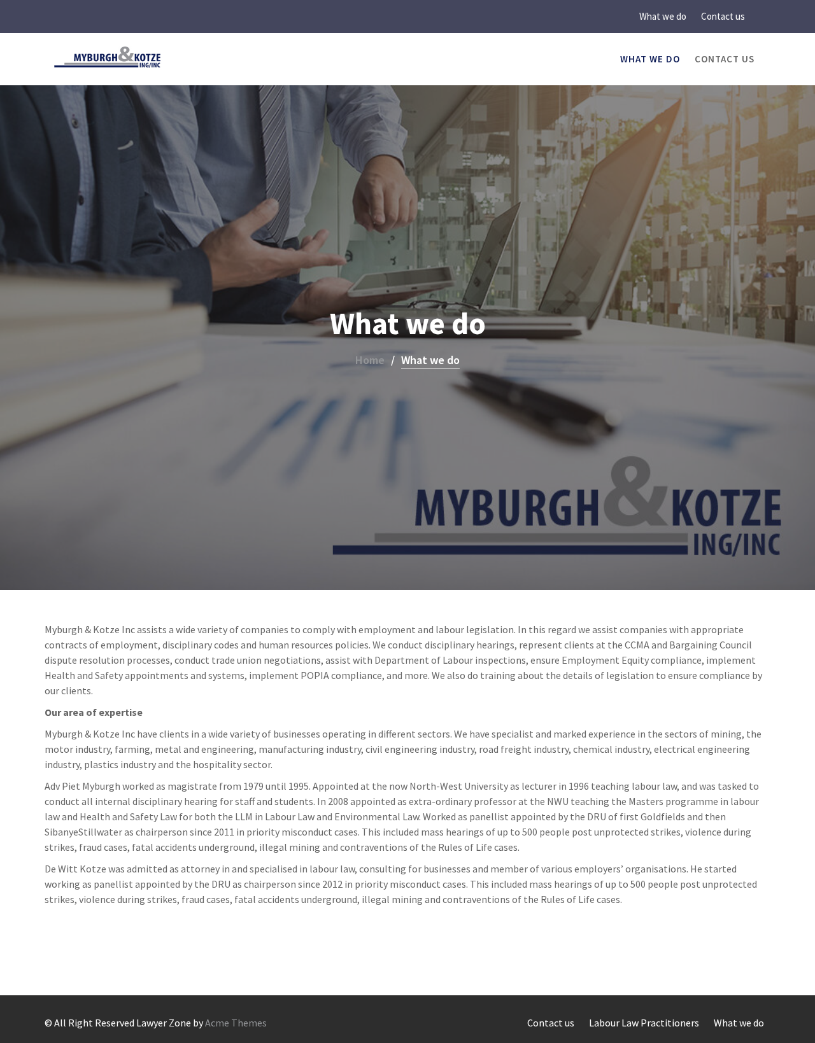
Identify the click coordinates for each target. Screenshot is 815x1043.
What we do (662, 16)
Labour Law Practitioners (644, 1022)
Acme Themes (236, 1022)
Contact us (723, 16)
